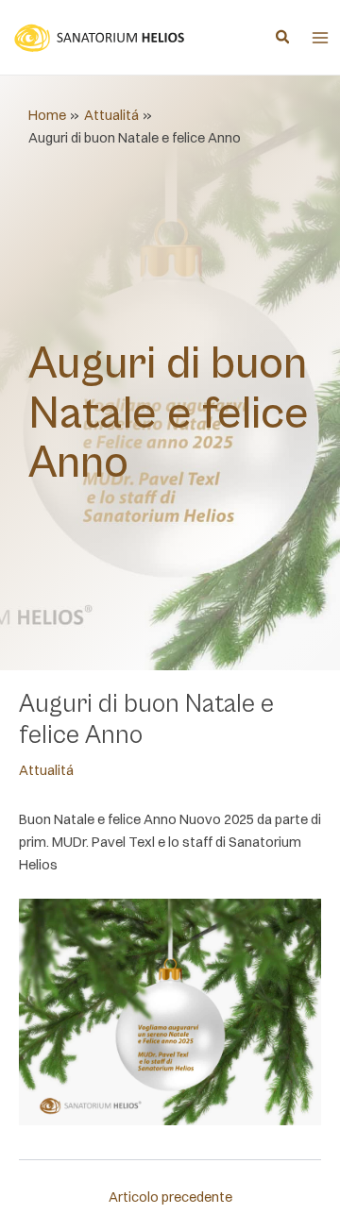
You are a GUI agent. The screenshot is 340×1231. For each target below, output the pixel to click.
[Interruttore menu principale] (320, 38)
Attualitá (46, 770)
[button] (283, 38)
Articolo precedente (170, 1197)
